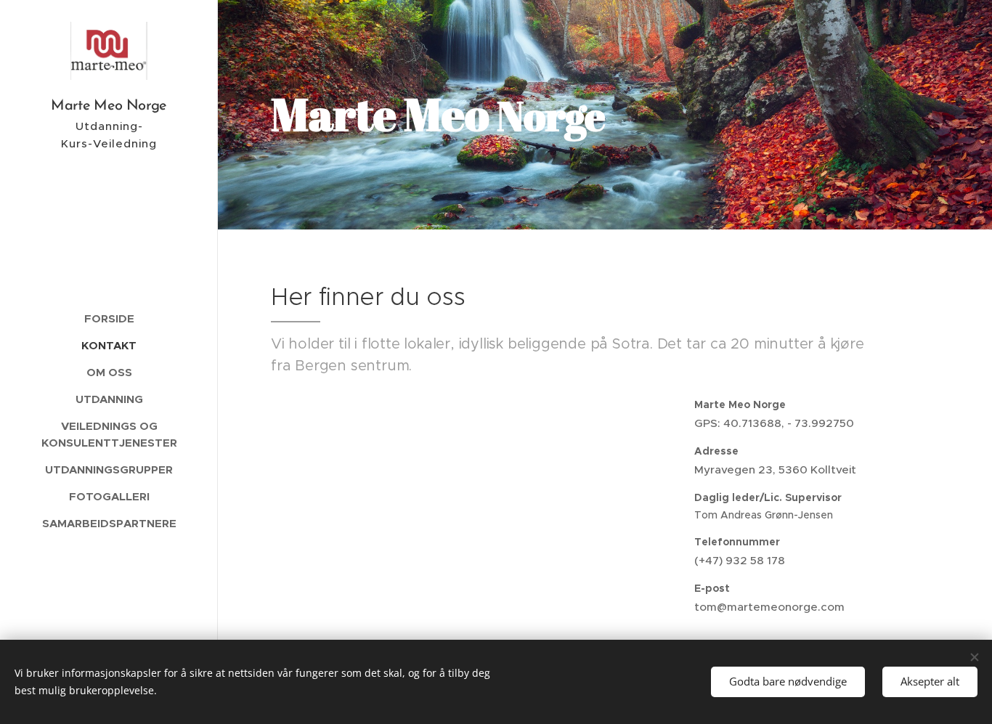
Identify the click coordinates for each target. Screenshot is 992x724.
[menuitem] (109, 318)
